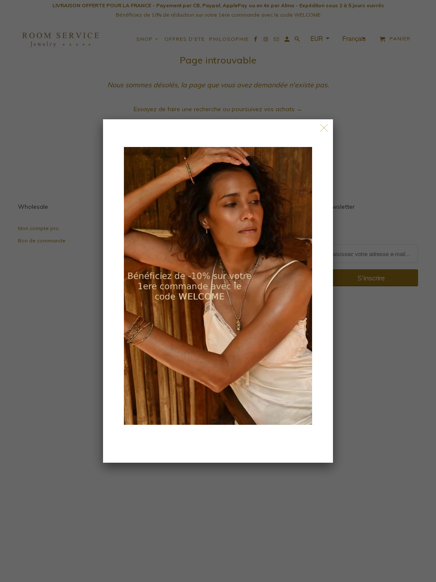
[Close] (324, 128)
